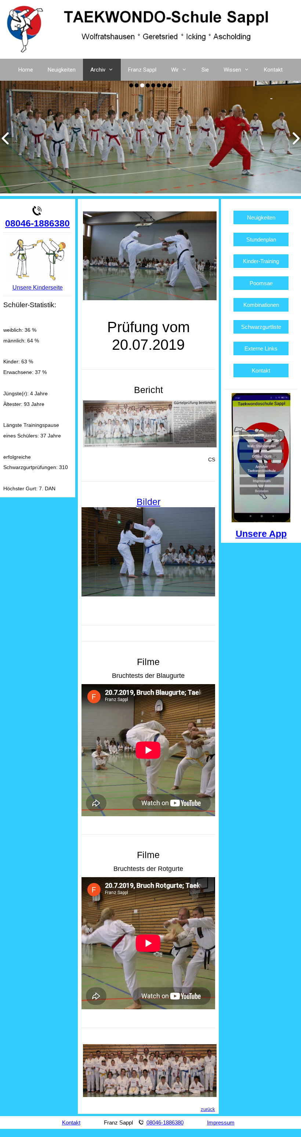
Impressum (221, 1122)
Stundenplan (261, 239)
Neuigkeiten (62, 69)
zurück (208, 1109)
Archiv (97, 69)
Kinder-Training (261, 261)
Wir (175, 69)
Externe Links (261, 348)
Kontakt (273, 69)
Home (25, 69)
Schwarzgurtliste (261, 327)
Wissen (232, 69)
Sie (205, 69)
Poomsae (261, 283)
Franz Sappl (142, 69)
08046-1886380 (37, 223)
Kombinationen (261, 305)
